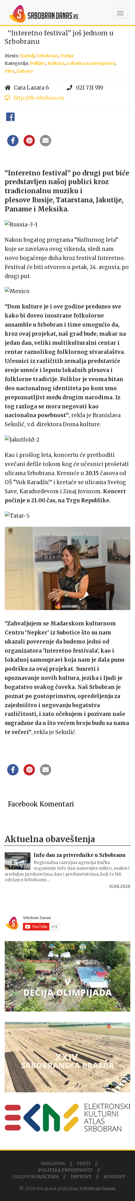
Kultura (56, 63)
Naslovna (52, 1163)
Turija (66, 56)
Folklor (38, 63)
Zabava (24, 71)
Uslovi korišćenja (36, 1176)
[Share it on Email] (45, 144)
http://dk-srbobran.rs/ (39, 98)
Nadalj (27, 56)
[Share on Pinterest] (29, 144)
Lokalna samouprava (91, 63)
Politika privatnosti (65, 1170)
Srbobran (47, 56)
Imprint (81, 1176)
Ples (9, 71)
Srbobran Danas (98, 1188)
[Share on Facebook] (13, 144)
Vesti (83, 1163)
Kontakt (114, 1176)
